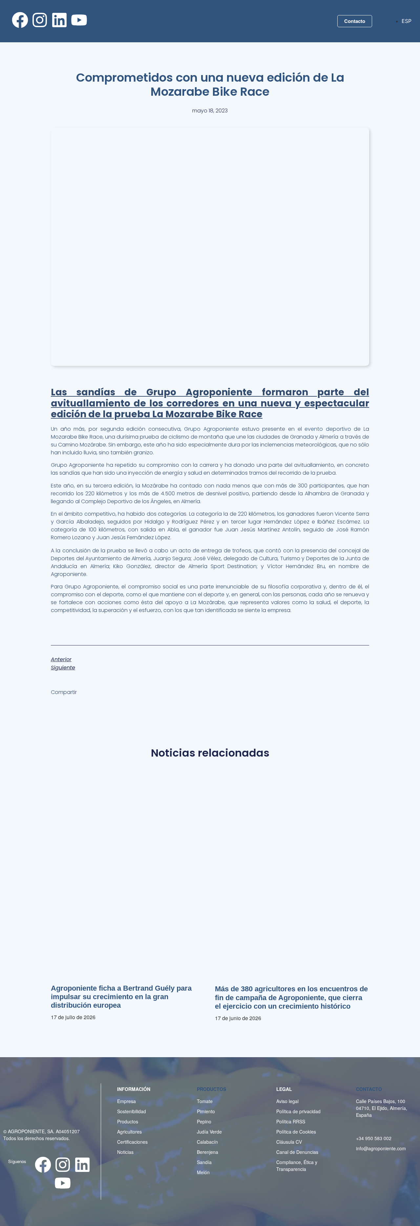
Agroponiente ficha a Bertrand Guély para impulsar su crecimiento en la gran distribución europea (121, 997)
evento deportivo (326, 429)
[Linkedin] (59, 20)
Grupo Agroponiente (211, 429)
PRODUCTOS (211, 1089)
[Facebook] (20, 20)
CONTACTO (369, 1089)
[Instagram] (40, 20)
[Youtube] (79, 20)
